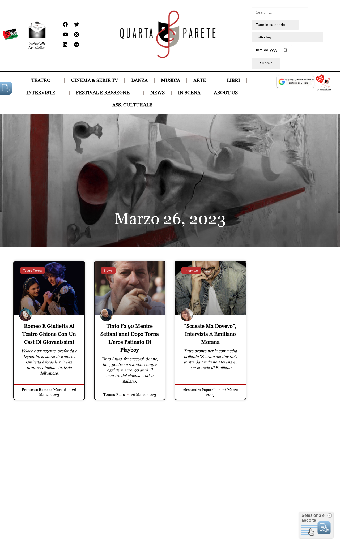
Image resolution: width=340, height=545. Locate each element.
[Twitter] (76, 24)
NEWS (157, 92)
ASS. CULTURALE (132, 105)
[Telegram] (76, 45)
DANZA (139, 80)
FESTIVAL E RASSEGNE (103, 92)
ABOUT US (226, 92)
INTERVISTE (40, 92)
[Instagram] (76, 34)
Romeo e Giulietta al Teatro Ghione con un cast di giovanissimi (49, 334)
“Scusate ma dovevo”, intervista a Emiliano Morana (210, 334)
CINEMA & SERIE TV (94, 80)
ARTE (199, 80)
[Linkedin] (65, 45)
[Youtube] (65, 34)
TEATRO (40, 80)
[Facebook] (65, 24)
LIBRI (233, 80)
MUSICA (170, 80)
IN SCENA (189, 92)
